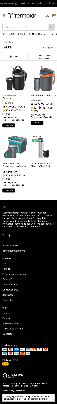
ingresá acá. (7, 386)
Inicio (4, 42)
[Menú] (3, 15)
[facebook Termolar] (10, 235)
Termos (6, 268)
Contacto (7, 300)
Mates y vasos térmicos (14, 274)
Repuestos (7, 294)
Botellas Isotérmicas (13, 34)
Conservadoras (10, 289)
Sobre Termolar (10, 323)
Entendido (43, 399)
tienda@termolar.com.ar (14, 250)
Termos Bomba (10, 284)
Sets (4, 263)
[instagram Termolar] (3, 235)
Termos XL (7, 279)
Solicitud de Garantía (12, 328)
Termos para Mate (38, 34)
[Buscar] (51, 27)
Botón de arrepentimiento (26, 386)
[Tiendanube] (14, 391)
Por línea (6, 258)
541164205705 (10, 245)
